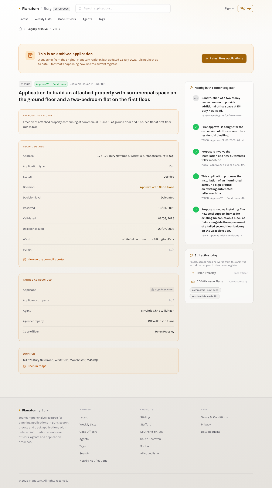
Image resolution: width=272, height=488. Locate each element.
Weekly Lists (43, 19)
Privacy (206, 424)
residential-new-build (204, 296)
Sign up (245, 8)
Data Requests (210, 432)
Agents (87, 19)
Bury (47, 8)
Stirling (145, 417)
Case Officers (67, 19)
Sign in (229, 8)
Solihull (145, 446)
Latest (24, 19)
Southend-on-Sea (151, 432)
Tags (102, 19)
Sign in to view (164, 289)
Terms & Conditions (214, 417)
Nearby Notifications (93, 460)
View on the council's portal (46, 259)
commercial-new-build (205, 289)
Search (84, 453)
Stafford (145, 424)
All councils (148, 453)
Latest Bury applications (226, 58)
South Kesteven (150, 439)
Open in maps (37, 366)
